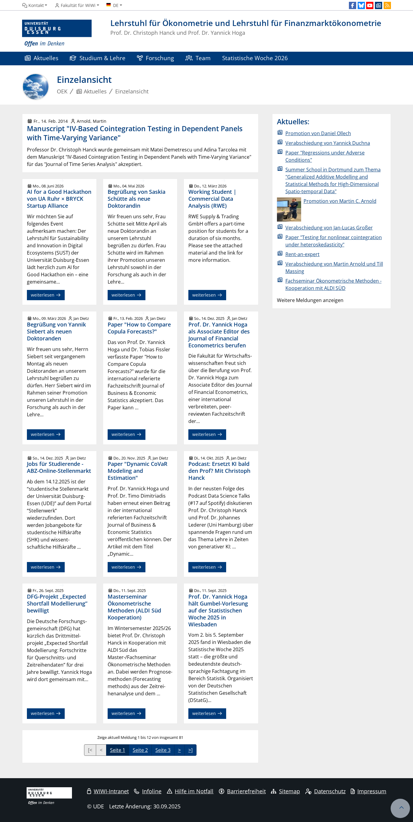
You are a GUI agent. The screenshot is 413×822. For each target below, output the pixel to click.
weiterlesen (43, 295)
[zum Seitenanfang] (400, 808)
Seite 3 (163, 750)
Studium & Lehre (102, 58)
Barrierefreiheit (246, 791)
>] (190, 750)
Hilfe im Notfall (194, 791)
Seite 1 (117, 750)
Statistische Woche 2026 (255, 58)
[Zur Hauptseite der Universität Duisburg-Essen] (57, 33)
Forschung (160, 58)
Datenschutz (330, 791)
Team (203, 58)
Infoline (151, 791)
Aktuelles (46, 58)
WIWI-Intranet (111, 791)
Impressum (371, 791)
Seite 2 (140, 750)
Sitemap (289, 791)
